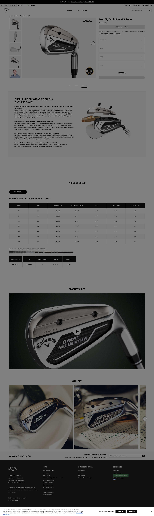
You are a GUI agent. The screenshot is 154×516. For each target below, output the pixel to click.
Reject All (120, 511)
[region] (77, 511)
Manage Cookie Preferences (106, 511)
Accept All (132, 511)
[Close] (151, 511)
